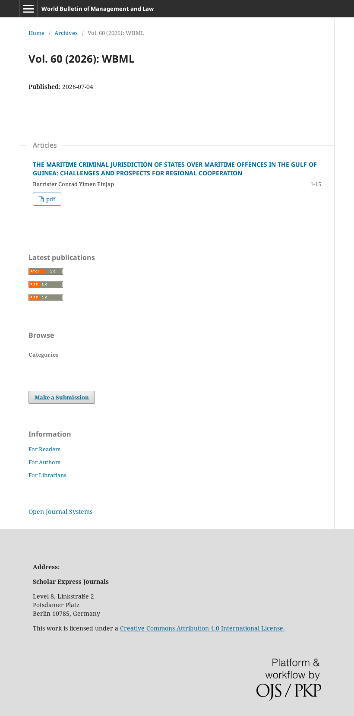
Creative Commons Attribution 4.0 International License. (202, 628)
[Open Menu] (28, 8)
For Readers (44, 449)
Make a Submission (62, 397)
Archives (66, 33)
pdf (50, 199)
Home (36, 33)
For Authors (44, 462)
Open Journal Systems (60, 511)
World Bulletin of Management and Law (97, 9)
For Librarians (47, 475)
